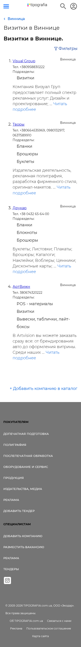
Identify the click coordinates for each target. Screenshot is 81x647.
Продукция (13, 478)
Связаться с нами (59, 621)
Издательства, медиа (22, 489)
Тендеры (11, 569)
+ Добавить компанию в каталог (43, 388)
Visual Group (24, 61)
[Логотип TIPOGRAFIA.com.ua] (37, 5)
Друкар (20, 208)
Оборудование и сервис (25, 467)
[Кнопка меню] (6, 6)
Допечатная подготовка (26, 434)
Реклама (11, 500)
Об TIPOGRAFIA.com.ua (26, 621)
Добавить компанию (22, 536)
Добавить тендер (19, 511)
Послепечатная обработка (28, 456)
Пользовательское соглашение (48, 628)
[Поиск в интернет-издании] (63, 6)
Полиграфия (14, 445)
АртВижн (21, 287)
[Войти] (74, 6)
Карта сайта (40, 636)
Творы (19, 124)
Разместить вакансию (23, 547)
